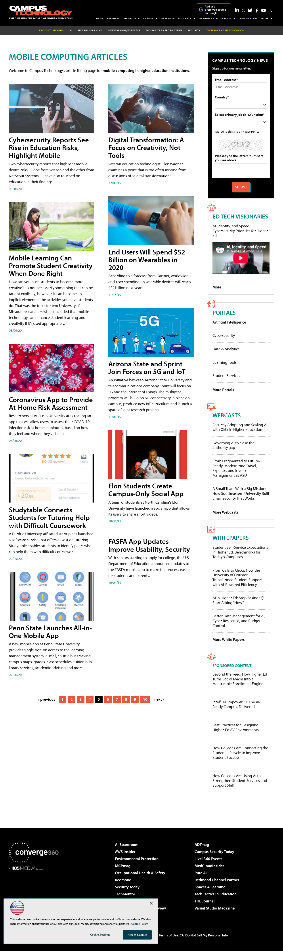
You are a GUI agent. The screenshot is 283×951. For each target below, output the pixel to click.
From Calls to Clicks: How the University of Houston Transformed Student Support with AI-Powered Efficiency (237, 577)
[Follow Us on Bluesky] (250, 10)
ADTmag (202, 844)
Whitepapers (230, 537)
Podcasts (184, 18)
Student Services (226, 375)
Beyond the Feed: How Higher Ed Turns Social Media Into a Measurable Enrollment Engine (239, 679)
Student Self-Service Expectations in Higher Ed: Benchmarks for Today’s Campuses (240, 552)
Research (167, 18)
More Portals (223, 389)
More (265, 18)
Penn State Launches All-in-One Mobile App (50, 631)
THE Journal (205, 901)
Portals (224, 312)
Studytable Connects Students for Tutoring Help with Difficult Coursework (49, 517)
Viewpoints (131, 18)
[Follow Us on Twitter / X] (243, 10)
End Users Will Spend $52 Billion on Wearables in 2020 (146, 259)
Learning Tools (224, 362)
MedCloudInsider (209, 865)
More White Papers (228, 639)
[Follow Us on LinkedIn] (237, 10)
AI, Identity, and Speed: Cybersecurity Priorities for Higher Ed (240, 230)
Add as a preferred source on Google (215, 9)
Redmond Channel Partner (217, 879)
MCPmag (122, 865)
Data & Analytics (225, 348)
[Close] (151, 903)
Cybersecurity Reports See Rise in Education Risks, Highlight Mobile (49, 147)
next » (159, 699)
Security (194, 30)
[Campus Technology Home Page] (41, 12)
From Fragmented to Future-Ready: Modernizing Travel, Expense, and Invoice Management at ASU (236, 468)
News (99, 18)
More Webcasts (225, 512)
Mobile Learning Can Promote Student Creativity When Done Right (50, 265)
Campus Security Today (214, 851)
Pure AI (201, 872)
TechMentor (125, 893)
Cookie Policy (139, 923)
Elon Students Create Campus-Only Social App (146, 489)
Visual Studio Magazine (215, 908)
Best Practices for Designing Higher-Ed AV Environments (235, 727)
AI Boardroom (126, 844)
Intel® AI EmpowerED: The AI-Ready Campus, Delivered (236, 704)
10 (145, 699)
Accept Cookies (137, 934)
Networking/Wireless (124, 30)
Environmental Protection (137, 858)
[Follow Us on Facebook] (257, 10)
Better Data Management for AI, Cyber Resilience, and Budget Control (238, 620)
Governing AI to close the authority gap (233, 445)
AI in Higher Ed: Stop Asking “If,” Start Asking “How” (238, 600)
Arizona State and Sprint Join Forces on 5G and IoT (146, 367)
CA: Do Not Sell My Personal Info (204, 935)
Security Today (127, 886)
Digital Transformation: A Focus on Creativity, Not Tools (146, 147)
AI (70, 30)
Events (227, 18)
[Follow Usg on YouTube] (263, 10)
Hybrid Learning (90, 30)
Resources (206, 18)
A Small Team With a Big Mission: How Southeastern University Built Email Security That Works (240, 493)
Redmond (123, 879)
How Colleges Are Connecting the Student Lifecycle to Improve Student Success (240, 753)
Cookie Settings (100, 934)
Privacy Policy (250, 131)
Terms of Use (168, 935)
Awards (148, 18)
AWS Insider (125, 851)
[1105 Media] (35, 892)
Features (113, 18)
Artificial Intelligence (229, 322)
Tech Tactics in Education (216, 893)
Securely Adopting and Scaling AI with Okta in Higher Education (239, 427)
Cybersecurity (223, 335)
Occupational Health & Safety (140, 872)
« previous (46, 699)
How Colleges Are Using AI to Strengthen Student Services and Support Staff (239, 780)
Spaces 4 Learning (210, 886)
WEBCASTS (226, 415)
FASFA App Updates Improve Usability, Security (149, 545)
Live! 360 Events (208, 858)
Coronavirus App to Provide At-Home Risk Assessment (51, 403)
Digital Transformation (164, 30)
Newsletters (249, 18)
